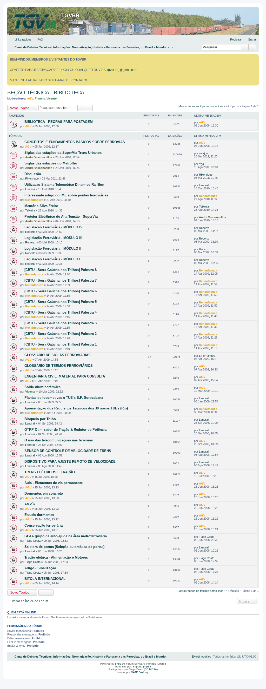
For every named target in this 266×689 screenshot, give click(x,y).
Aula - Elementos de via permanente (53, 483)
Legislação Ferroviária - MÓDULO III (53, 238)
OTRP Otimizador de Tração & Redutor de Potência (65, 430)
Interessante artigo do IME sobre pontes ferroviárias (66, 195)
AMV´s (29, 504)
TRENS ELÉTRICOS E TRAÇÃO (49, 472)
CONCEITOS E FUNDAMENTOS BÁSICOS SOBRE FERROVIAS (74, 142)
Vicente (51, 98)
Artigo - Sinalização (40, 568)
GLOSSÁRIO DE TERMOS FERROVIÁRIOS (58, 366)
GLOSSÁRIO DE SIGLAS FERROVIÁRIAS (57, 355)
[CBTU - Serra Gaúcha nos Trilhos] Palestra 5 (60, 302)
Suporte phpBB (142, 666)
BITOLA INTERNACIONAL (44, 579)
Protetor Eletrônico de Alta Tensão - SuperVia (61, 216)
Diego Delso (136, 669)
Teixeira (30, 210)
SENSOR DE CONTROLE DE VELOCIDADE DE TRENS (67, 451)
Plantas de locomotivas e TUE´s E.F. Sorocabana (63, 398)
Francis (40, 98)
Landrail (30, 189)
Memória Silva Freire (41, 206)
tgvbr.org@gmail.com (122, 70)
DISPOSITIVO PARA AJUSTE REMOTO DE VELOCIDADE (70, 461)
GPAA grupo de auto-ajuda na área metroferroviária (65, 536)
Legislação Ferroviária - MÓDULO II (52, 248)
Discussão (32, 174)
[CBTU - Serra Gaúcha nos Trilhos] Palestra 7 (60, 280)
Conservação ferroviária (43, 525)
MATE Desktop (140, 672)
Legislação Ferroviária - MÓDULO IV (53, 227)
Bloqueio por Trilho (40, 419)
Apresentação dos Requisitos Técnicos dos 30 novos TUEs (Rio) (76, 408)
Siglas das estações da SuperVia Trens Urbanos (63, 153)
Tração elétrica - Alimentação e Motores (56, 557)
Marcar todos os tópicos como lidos (200, 106)
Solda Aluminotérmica (42, 387)
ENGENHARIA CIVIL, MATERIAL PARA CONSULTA (64, 376)
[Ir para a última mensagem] (207, 122)
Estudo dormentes (39, 515)
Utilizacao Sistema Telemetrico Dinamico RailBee (64, 185)
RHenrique (32, 178)
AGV (30, 98)
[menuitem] (38, 39)
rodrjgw (203, 153)
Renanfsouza (34, 199)
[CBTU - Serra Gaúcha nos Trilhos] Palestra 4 (60, 312)
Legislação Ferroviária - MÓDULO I (52, 259)
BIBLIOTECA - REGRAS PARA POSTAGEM (58, 122)
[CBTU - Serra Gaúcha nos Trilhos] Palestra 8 (60, 270)
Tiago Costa (33, 540)
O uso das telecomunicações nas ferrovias (58, 440)
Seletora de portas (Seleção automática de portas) (64, 547)
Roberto (30, 231)
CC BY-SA (151, 669)
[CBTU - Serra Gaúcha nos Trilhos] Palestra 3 (60, 323)
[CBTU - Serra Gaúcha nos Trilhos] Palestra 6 (60, 291)
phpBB (119, 663)
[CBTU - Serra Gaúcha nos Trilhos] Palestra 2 (60, 334)
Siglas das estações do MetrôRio (50, 163)
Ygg (201, 163)
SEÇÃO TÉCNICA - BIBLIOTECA (45, 92)
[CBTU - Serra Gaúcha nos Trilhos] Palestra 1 (60, 344)
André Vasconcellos (38, 157)
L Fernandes (207, 355)
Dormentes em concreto (43, 493)
